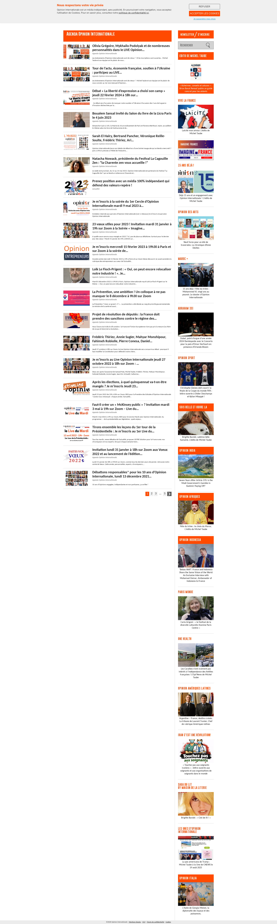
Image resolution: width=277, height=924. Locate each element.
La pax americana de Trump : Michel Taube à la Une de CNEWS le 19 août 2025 (196, 865)
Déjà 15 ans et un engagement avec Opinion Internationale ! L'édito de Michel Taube (196, 198)
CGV (143, 922)
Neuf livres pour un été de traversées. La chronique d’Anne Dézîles (196, 245)
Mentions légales (135, 922)
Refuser (204, 6)
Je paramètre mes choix (204, 19)
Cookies (168, 922)
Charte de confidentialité (155, 922)
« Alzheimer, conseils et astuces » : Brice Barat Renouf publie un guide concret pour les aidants (195, 89)
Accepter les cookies (204, 13)
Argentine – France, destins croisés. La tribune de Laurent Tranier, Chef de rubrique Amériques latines (196, 721)
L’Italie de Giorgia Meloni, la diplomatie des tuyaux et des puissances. (196, 911)
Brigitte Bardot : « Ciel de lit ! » (196, 818)
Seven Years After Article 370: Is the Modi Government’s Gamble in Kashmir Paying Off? (196, 483)
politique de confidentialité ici (134, 12)
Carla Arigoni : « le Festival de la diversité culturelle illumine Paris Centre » (195, 625)
